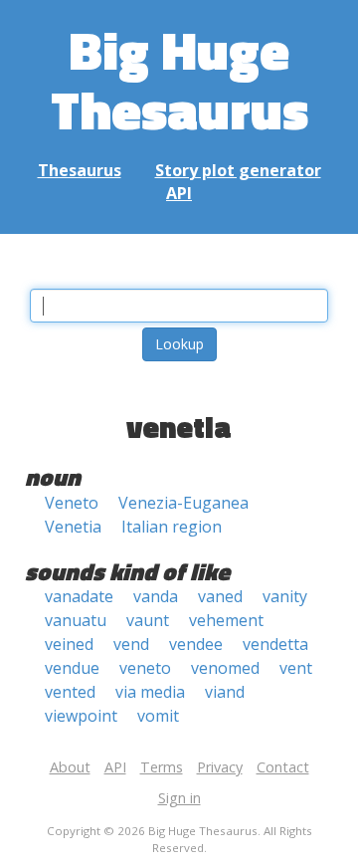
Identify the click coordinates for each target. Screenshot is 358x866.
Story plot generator (238, 170)
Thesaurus (79, 170)
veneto (145, 668)
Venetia (73, 527)
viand (225, 692)
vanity (285, 596)
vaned (220, 596)
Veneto (71, 503)
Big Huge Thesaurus (179, 79)
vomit (158, 716)
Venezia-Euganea (183, 503)
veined (69, 644)
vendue (72, 668)
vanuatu (75, 620)
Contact (283, 767)
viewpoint (81, 716)
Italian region (171, 527)
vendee (196, 644)
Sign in (179, 797)
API (179, 193)
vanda (155, 596)
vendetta (275, 644)
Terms (161, 767)
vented (70, 692)
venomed (225, 668)
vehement (226, 620)
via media (150, 692)
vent (295, 668)
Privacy (220, 767)
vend (131, 644)
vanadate (79, 596)
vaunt (147, 620)
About (70, 767)
